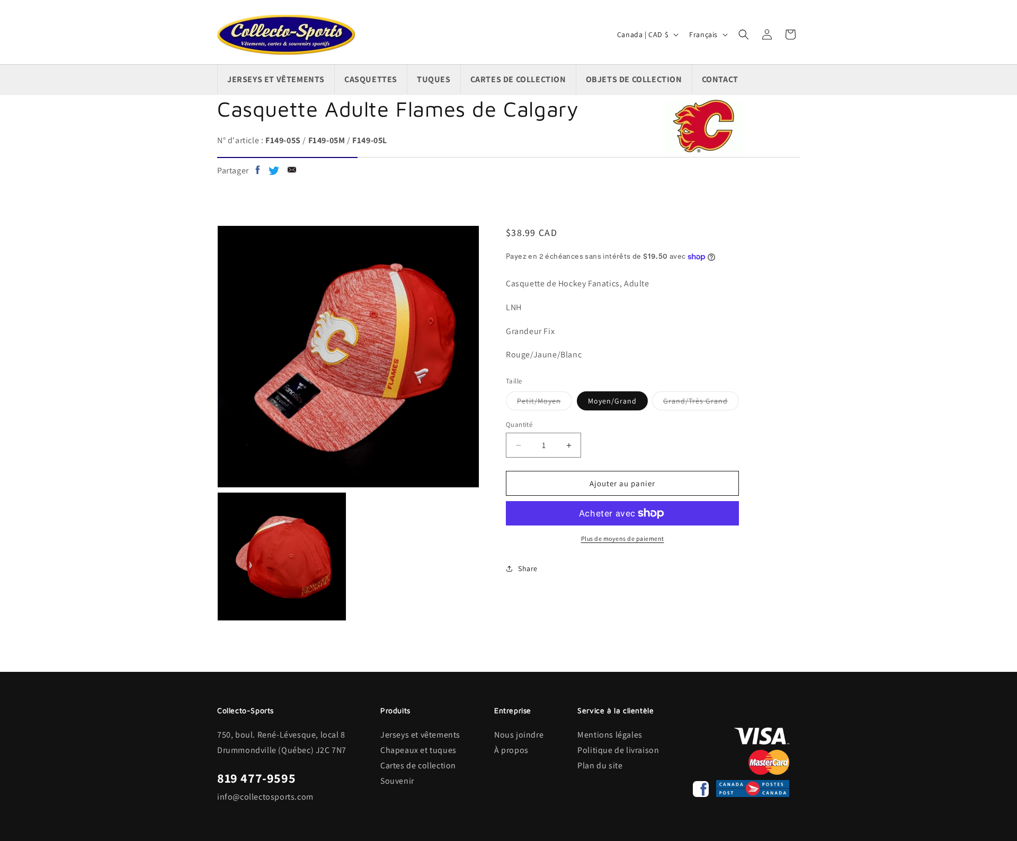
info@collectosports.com (265, 796)
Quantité (519, 424)
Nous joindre (518, 734)
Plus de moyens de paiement (622, 538)
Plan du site (599, 765)
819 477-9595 (256, 777)
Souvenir (397, 780)
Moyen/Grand (612, 401)
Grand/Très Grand (701, 403)
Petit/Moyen (544, 403)
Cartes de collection (418, 765)
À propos (511, 750)
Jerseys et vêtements (420, 734)
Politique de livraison (618, 750)
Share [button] (528, 568)
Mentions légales (610, 734)
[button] (743, 34)
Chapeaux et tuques (418, 750)
